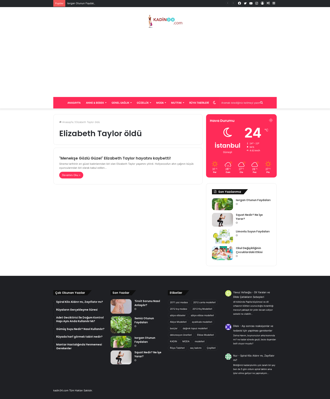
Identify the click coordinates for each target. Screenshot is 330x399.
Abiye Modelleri (178, 321)
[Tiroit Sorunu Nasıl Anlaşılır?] (121, 306)
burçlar (173, 328)
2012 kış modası (178, 308)
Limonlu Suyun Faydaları (253, 231)
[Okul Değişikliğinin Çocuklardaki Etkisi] (222, 253)
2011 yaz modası (179, 302)
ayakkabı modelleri (202, 321)
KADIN (173, 341)
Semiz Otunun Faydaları (144, 320)
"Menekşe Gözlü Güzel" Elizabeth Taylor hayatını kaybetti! (115, 158)
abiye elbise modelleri (202, 315)
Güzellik (143, 102)
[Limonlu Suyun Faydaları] (222, 236)
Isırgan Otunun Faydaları (81, 3)
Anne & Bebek (95, 102)
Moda (160, 102)
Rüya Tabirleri (199, 102)
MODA (185, 341)
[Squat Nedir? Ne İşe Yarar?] (222, 220)
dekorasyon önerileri (181, 334)
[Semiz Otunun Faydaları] (121, 324)
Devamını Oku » (71, 175)
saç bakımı (195, 347)
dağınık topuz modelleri (195, 328)
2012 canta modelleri (204, 302)
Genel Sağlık (120, 102)
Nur (235, 355)
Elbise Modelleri (205, 334)
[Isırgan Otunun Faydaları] (222, 204)
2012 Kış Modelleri (202, 308)
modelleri (200, 341)
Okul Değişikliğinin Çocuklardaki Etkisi (249, 250)
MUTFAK (176, 102)
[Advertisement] (165, 62)
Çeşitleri (211, 347)
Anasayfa (74, 102)
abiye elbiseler (177, 315)
